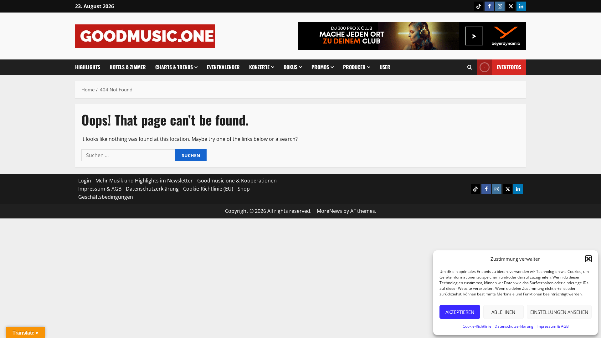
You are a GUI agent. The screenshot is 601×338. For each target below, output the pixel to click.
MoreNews (329, 210)
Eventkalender (223, 67)
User (385, 67)
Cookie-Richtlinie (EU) (208, 188)
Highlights (87, 67)
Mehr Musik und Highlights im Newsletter (144, 180)
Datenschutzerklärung (514, 326)
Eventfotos (509, 67)
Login (84, 180)
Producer (354, 67)
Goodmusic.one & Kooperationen (237, 180)
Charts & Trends (174, 67)
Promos (320, 67)
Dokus (290, 67)
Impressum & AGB (553, 326)
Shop (244, 188)
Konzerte (259, 67)
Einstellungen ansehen (559, 312)
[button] (588, 259)
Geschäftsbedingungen (105, 196)
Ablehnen (503, 312)
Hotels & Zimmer (128, 67)
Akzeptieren (459, 312)
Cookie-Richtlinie (477, 326)
